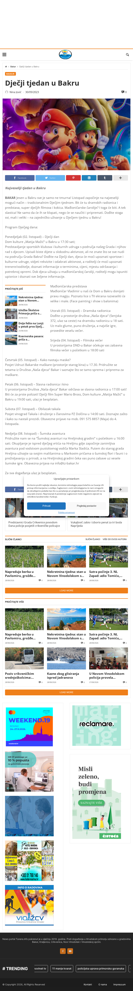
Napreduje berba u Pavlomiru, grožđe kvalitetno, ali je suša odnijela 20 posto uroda (23, 574)
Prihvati (46, 505)
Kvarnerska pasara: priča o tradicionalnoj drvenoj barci (31, 338)
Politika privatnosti (66, 512)
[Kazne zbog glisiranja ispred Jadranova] (66, 658)
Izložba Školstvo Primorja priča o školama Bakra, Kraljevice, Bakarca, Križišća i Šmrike (31, 312)
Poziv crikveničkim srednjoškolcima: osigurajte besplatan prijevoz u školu (20, 676)
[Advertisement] (66, 24)
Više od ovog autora (115, 539)
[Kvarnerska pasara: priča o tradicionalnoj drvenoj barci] (11, 340)
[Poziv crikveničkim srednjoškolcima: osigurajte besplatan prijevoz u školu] (24, 658)
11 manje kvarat (50, 968)
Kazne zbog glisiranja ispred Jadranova (63, 676)
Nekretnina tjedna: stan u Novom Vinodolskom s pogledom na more (30, 299)
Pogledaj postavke (86, 505)
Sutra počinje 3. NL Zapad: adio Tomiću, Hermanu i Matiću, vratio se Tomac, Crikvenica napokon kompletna (108, 574)
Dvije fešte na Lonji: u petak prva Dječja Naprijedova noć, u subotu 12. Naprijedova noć (31, 325)
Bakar (13, 66)
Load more (66, 590)
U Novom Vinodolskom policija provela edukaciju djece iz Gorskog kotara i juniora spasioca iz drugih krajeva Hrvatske (108, 676)
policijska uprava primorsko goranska (89, 968)
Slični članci (92, 539)
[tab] (92, 539)
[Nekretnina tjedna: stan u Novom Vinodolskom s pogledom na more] (11, 301)
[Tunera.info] (65, 54)
